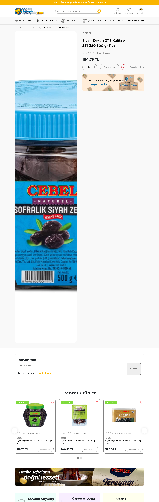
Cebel (87, 33)
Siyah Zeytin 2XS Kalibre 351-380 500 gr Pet (56, 28)
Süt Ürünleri (25, 21)
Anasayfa (18, 28)
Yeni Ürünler (116, 21)
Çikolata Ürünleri (97, 21)
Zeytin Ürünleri (49, 21)
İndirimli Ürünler (136, 21)
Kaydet (133, 369)
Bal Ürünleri (72, 21)
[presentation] (14, 431)
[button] (78, 458)
